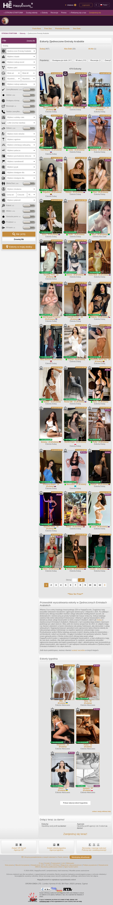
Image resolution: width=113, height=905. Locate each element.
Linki (63, 863)
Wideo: (10, 211)
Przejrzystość (55, 863)
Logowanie (86, 5)
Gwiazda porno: (13, 216)
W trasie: (10, 227)
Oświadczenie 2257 (37, 865)
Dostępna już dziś (62, 60)
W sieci (81, 60)
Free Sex (48, 28)
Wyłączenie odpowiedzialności (71, 865)
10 (90, 585)
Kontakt (47, 863)
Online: (10, 95)
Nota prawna (9, 865)
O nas (41, 863)
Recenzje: (11, 106)
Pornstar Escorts (62, 28)
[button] (81, 580)
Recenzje (95, 60)
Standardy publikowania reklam (52, 867)
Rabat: (10, 205)
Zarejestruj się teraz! (75, 833)
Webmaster (70, 863)
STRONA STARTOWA (13, 13)
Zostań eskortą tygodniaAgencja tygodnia (56, 849)
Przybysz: (11, 222)
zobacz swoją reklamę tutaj (101, 811)
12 (100, 585)
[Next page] (105, 585)
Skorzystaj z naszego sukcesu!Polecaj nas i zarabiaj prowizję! (94, 849)
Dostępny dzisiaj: (14, 100)
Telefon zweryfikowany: (14, 112)
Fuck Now (36, 28)
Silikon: (10, 128)
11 (95, 585)
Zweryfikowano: (14, 89)
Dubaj (99, 620)
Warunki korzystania (22, 865)
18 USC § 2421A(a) (52, 865)
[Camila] (5, 21)
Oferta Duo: (12, 183)
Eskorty (44, 13)
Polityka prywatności (90, 865)
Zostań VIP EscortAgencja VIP (19, 849)
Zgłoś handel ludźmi (71, 867)
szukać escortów (78, 650)
